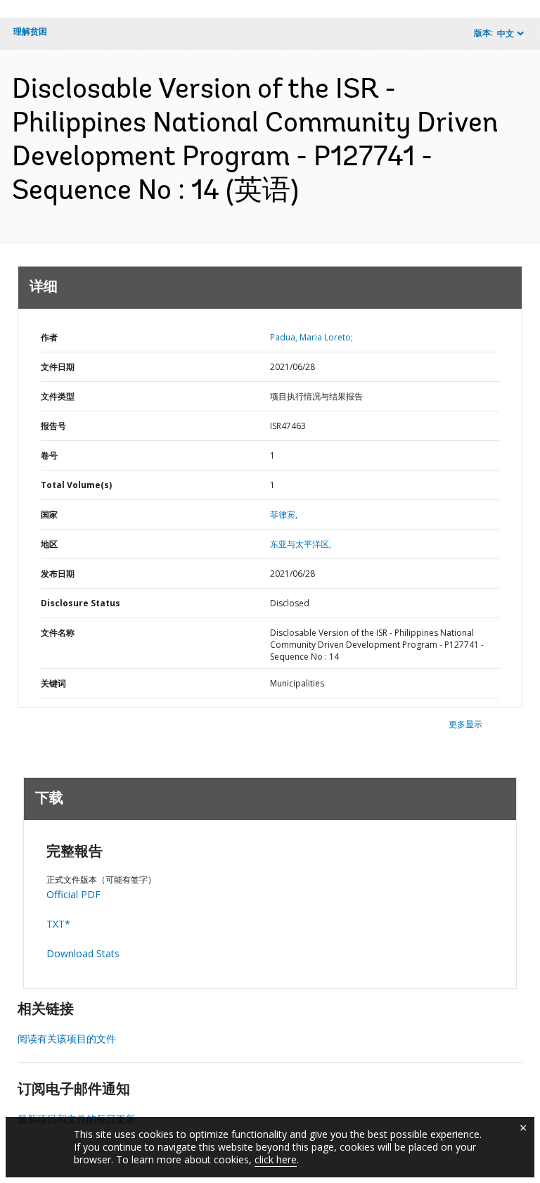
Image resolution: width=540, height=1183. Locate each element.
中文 (505, 33)
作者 (49, 337)
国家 (49, 514)
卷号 (49, 455)
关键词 (53, 683)
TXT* (58, 924)
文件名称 (58, 633)
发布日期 (58, 574)
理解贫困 (30, 31)
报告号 (53, 426)
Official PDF (73, 894)
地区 (49, 544)
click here (276, 1159)
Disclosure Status (80, 603)
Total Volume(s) (76, 485)
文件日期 (58, 367)
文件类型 (58, 396)
